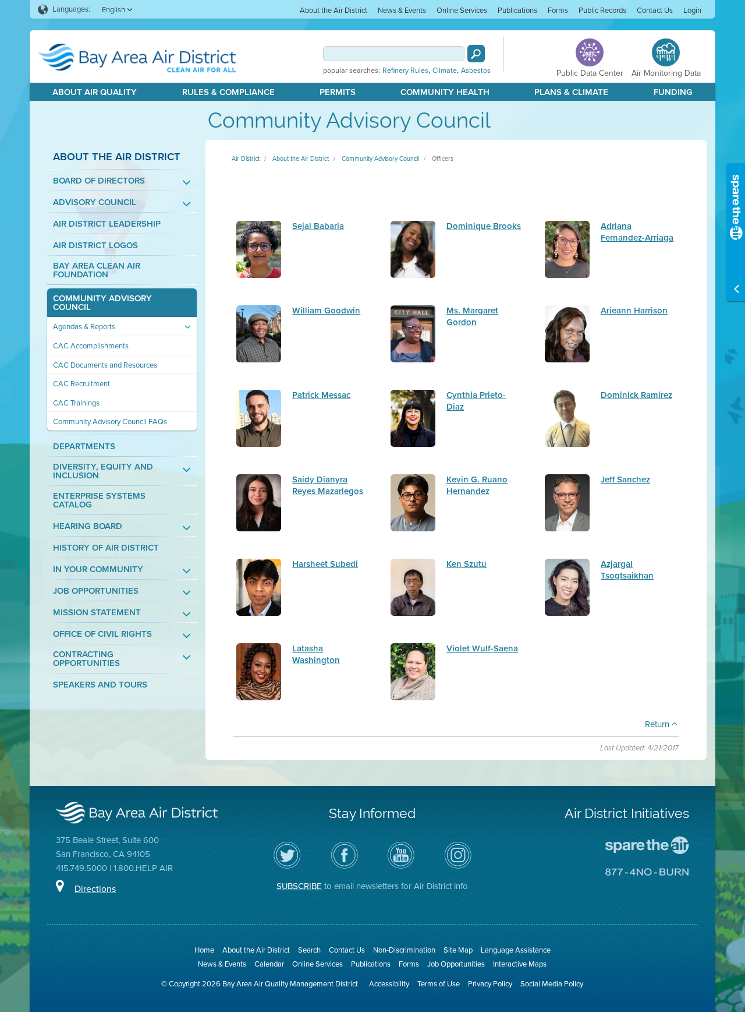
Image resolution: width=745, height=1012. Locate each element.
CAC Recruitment (81, 383)
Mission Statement (97, 612)
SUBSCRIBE (299, 886)
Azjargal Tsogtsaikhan (627, 569)
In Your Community (98, 569)
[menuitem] (333, 9)
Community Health (444, 92)
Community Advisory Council (102, 303)
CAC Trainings (76, 403)
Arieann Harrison (634, 310)
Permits (338, 92)
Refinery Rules (405, 70)
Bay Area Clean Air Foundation (96, 270)
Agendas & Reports (84, 326)
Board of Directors (99, 181)
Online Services (462, 10)
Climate (444, 70)
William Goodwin (326, 310)
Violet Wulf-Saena (482, 648)
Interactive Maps (520, 963)
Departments (84, 446)
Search (309, 949)
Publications (517, 10)
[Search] (476, 53)
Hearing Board (87, 526)
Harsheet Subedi (325, 564)
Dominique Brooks (483, 226)
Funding (673, 92)
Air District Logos (95, 245)
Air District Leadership (107, 224)
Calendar (269, 963)
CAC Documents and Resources (105, 365)
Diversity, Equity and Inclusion (103, 471)
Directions (95, 888)
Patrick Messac (321, 395)
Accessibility (389, 983)
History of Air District (106, 548)
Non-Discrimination (404, 949)
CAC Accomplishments (91, 346)
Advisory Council (94, 202)
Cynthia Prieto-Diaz (476, 400)
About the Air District (333, 10)
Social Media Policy (551, 983)
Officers (442, 158)
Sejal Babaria (318, 226)
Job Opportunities (96, 591)
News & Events (402, 10)
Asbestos (476, 70)
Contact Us (655, 10)
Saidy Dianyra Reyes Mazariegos (327, 485)
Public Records (602, 10)
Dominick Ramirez (636, 395)
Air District (246, 158)
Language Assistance (516, 949)
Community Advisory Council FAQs (110, 421)
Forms (558, 10)
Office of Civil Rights (102, 634)
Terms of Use (438, 983)
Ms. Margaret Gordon (472, 316)
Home (204, 949)
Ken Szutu (466, 564)
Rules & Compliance (228, 92)
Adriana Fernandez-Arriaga (637, 232)
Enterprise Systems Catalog (99, 500)
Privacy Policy (490, 983)
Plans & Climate (571, 92)
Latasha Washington (316, 654)
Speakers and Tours (100, 684)
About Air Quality (94, 92)
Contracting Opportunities (86, 659)
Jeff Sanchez (625, 479)
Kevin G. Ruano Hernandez (477, 485)
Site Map (458, 949)
